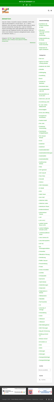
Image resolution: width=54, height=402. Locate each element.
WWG (40, 348)
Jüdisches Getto (43, 200)
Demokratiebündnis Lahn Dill (44, 90)
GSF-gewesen (43, 169)
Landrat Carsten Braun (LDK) (43, 224)
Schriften (41, 272)
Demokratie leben (43, 86)
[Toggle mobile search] (48, 10)
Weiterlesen (32, 42)
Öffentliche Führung (44, 254)
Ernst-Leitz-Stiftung (44, 112)
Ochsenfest (42, 251)
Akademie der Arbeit (44, 66)
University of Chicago (42, 308)
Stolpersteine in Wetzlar (43, 291)
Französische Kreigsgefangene (43, 132)
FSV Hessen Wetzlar (42, 136)
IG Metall (41, 188)
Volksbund (42, 318)
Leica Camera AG (43, 237)
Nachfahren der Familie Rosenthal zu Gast (44, 25)
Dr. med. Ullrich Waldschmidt (43, 105)
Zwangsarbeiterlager (44, 357)
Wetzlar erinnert (43, 338)
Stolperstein (42, 288)
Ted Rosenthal (43, 302)
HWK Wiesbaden (43, 185)
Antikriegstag (42, 72)
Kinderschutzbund (44, 209)
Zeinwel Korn (6, 19)
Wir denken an (43, 342)
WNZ (40, 345)
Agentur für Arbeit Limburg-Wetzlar (43, 62)
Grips (40, 166)
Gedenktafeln (42, 156)
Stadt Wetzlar (42, 282)
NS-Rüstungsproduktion (44, 247)
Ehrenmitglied (42, 109)
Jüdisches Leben (43, 203)
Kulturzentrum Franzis (42, 213)
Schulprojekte (42, 275)
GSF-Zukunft (42, 173)
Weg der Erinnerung (44, 331)
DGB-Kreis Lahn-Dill (44, 98)
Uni (40, 305)
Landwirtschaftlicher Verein (44, 233)
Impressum (28, 399)
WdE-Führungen (43, 328)
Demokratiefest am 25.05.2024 (44, 94)
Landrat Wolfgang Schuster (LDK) (43, 228)
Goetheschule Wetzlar (42, 162)
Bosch (40, 78)
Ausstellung (42, 75)
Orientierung (42, 257)
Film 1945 (41, 123)
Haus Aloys (42, 176)
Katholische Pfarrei (44, 206)
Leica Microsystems (44, 240)
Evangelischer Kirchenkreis (43, 116)
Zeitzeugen (42, 351)
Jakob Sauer (42, 194)
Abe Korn (41, 58)
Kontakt (41, 399)
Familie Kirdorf (43, 120)
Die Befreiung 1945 (44, 102)
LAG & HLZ (42, 220)
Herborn (41, 182)
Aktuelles (41, 69)
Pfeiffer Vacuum (43, 260)
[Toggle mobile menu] (51, 10)
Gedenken (42, 143)
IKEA (40, 191)
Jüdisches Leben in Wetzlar (8, 39)
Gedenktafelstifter (43, 159)
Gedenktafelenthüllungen (44, 153)
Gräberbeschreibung (20, 38)
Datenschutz (35, 399)
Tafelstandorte (43, 295)
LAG (40, 217)
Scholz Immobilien (44, 269)
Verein (40, 315)
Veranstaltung (42, 312)
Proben (41, 266)
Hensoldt (41, 179)
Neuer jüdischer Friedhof (21, 39)
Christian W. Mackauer (42, 82)
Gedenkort (42, 146)
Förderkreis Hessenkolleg (42, 127)
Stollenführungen (43, 285)
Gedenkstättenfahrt (44, 150)
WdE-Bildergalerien (44, 325)
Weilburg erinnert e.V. (43, 334)
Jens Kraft (41, 197)
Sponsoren (42, 278)
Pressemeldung (43, 263)
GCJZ (40, 140)
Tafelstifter (42, 299)
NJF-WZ (10, 38)
